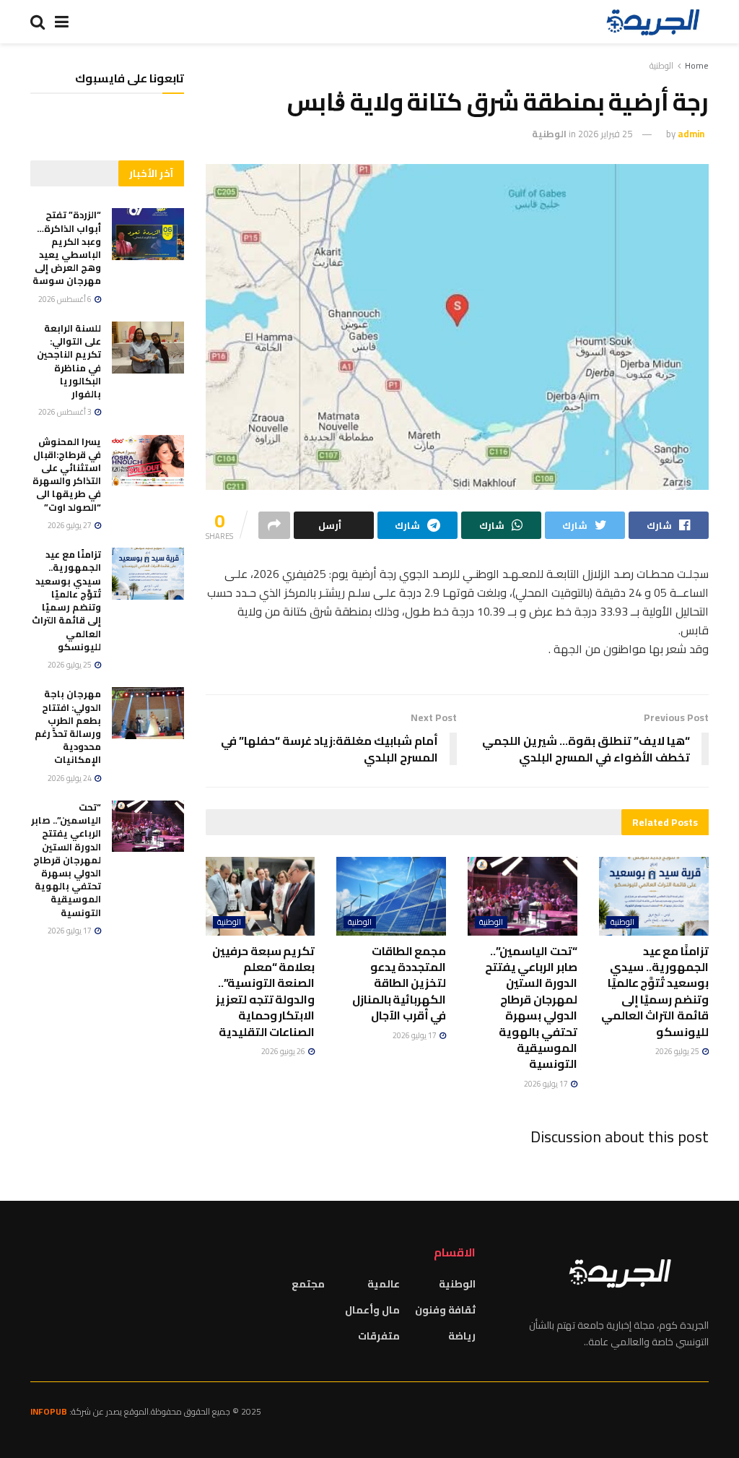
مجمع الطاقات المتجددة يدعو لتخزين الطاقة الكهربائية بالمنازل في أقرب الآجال (399, 983)
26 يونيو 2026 (284, 1051)
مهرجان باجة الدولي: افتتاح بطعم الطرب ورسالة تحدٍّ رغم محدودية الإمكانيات (68, 726)
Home (697, 65)
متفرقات (379, 1336)
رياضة (462, 1336)
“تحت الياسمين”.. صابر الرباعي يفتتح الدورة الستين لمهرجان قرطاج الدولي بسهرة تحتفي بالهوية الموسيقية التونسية (531, 1007)
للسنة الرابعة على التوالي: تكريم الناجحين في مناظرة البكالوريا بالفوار (69, 360)
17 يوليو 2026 (546, 1084)
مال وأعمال (372, 1309)
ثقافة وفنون (445, 1309)
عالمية (383, 1283)
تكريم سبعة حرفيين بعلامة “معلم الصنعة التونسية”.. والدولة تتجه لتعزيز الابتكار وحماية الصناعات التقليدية (263, 991)
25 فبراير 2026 (605, 133)
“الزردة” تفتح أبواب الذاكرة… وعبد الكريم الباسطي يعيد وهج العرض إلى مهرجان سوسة (66, 247)
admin (691, 133)
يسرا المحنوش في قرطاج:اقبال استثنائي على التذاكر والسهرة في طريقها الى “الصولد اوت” (66, 474)
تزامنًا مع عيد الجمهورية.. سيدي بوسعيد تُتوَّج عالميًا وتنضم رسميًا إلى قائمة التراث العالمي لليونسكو (655, 991)
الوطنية (661, 65)
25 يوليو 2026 (678, 1051)
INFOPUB (48, 1411)
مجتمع (308, 1283)
